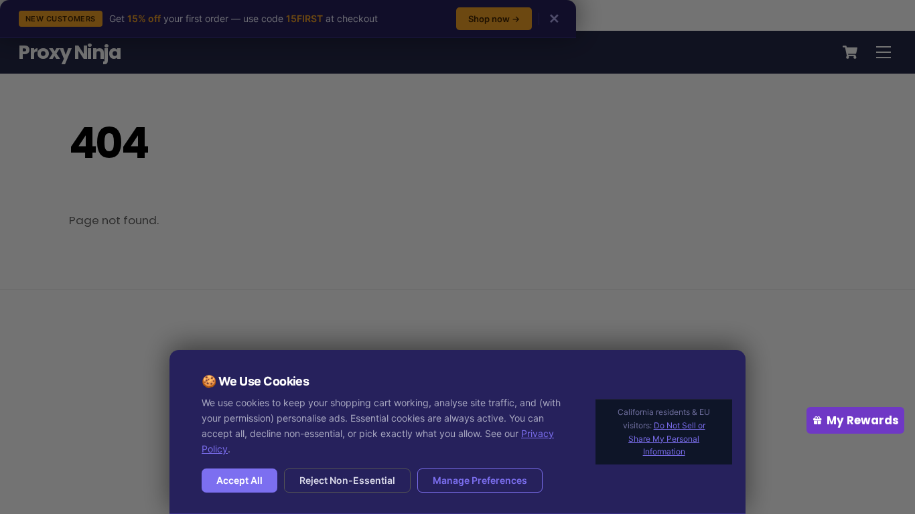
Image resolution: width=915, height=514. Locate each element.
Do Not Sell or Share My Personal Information (666, 438)
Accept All (239, 480)
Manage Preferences (480, 480)
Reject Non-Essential (347, 480)
